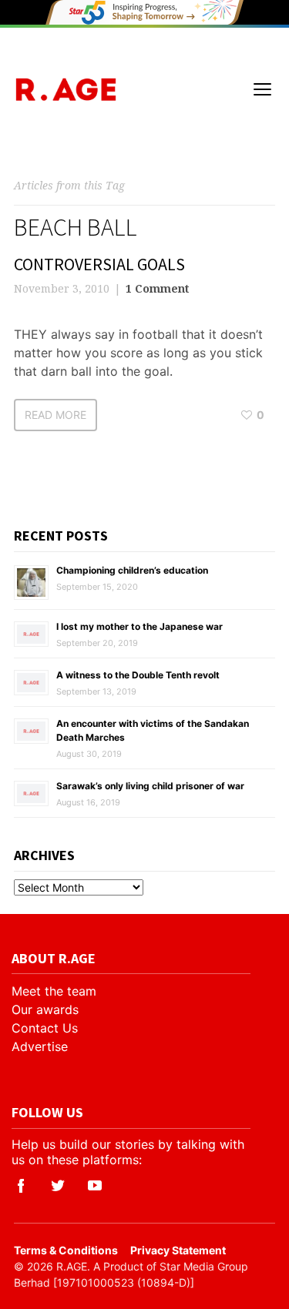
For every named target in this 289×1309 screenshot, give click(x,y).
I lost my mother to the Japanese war (139, 626)
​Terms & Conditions (66, 1250)
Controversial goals (99, 264)
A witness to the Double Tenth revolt (138, 675)
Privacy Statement (178, 1250)
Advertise (40, 1046)
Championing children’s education (132, 570)
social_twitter (58, 1186)
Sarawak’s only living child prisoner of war (150, 786)
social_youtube (95, 1186)
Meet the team (54, 991)
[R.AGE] (66, 89)
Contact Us (45, 1028)
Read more (55, 414)
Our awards (45, 1009)
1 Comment (157, 288)
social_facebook (21, 1186)
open (262, 89)
